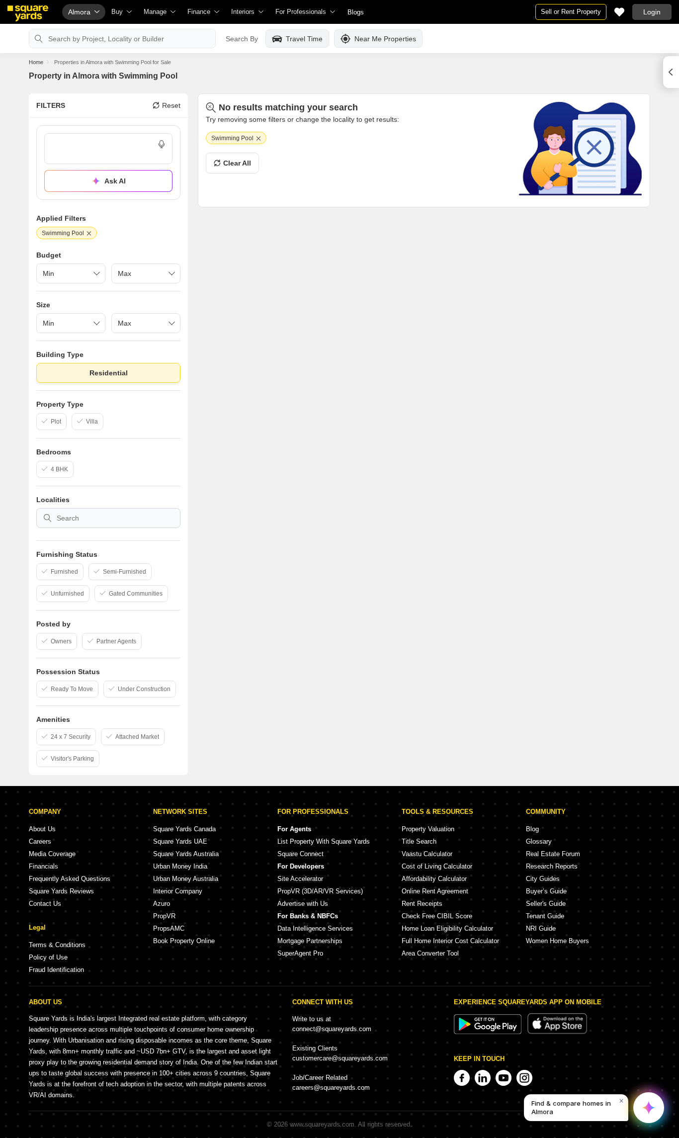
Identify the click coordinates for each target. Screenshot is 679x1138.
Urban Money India (180, 866)
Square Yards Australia (186, 854)
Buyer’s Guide (546, 891)
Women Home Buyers (557, 941)
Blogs (355, 12)
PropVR (164, 916)
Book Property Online (184, 941)
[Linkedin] (483, 1078)
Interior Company (177, 891)
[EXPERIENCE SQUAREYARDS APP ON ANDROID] (488, 1032)
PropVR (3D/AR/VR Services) (320, 891)
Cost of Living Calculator (437, 866)
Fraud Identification (56, 969)
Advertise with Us (302, 903)
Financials (43, 866)
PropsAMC (168, 928)
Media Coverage (52, 854)
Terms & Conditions (57, 945)
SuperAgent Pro (300, 953)
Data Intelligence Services (315, 928)
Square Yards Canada (184, 829)
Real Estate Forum (553, 854)
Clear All (237, 163)
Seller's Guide (546, 903)
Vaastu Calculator (427, 854)
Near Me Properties (385, 39)
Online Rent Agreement (435, 891)
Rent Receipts (422, 903)
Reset (171, 105)
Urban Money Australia (185, 878)
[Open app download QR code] (671, 72)
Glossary (539, 841)
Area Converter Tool (430, 953)
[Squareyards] (27, 13)
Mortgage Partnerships (309, 941)
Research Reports (552, 866)
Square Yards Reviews (61, 891)
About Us (42, 829)
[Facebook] (462, 1078)
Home (36, 62)
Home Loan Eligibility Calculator (447, 928)
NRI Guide (541, 928)
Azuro (161, 903)
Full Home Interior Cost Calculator (450, 941)
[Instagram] (524, 1078)
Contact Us (45, 903)
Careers (40, 841)
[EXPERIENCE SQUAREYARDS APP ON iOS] (557, 1032)
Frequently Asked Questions (69, 878)
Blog (532, 829)
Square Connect (300, 854)
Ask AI (115, 181)
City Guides (543, 878)
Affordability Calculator (434, 878)
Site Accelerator (300, 878)
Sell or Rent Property (571, 11)
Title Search (419, 841)
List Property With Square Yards (323, 841)
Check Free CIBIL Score (437, 916)
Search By (242, 39)
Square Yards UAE (180, 841)
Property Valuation (428, 829)
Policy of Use (48, 957)
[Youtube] (503, 1078)
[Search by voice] (162, 144)
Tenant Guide (545, 916)
